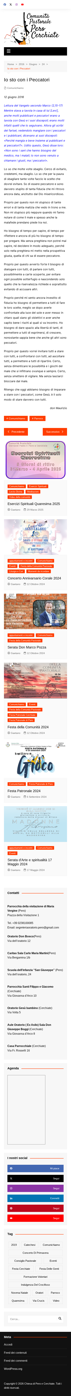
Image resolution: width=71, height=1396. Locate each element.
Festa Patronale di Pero (21, 720)
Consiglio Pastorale (25, 1260)
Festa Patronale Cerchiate (22, 715)
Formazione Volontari (35, 1276)
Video (56, 1300)
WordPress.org (13, 1368)
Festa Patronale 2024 (24, 791)
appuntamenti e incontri (21, 560)
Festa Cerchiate (21, 1268)
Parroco (38, 418)
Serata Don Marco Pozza (27, 647)
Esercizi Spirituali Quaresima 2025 (34, 504)
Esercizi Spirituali (38, 486)
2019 (14, 1244)
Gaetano (15, 509)
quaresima (18, 1300)
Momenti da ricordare (38, 571)
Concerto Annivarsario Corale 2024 (34, 578)
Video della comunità (19, 497)
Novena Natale (19, 1292)
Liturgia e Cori (16, 571)
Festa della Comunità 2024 (28, 727)
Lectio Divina (15, 491)
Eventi (12, 566)
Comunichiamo (15, 88)
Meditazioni (33, 491)
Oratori (39, 1292)
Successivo (52, 431)
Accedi (8, 1344)
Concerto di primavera (35, 1252)
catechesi (29, 1244)
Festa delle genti (49, 1268)
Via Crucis (38, 1300)
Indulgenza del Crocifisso (35, 1284)
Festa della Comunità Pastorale (36, 566)
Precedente (18, 431)
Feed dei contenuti (15, 1352)
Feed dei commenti (15, 1360)
